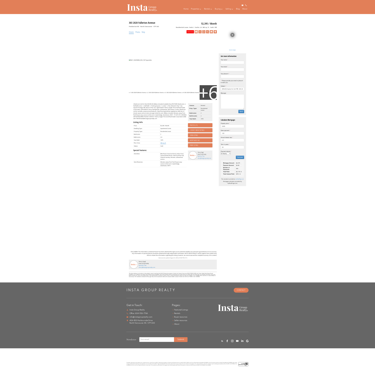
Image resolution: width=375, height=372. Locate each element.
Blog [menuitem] (238, 9)
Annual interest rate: (226, 137)
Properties (195, 9)
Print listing (194, 145)
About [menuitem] (244, 9)
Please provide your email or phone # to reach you (232, 81)
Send (241, 111)
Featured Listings (181, 310)
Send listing (194, 135)
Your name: (224, 60)
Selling (228, 9)
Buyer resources (180, 317)
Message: (223, 93)
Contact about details (197, 130)
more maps (232, 50)
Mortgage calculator (201, 140)
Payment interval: (226, 151)
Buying (218, 9)
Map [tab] (143, 32)
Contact (241, 290)
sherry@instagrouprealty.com (204, 158)
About (176, 324)
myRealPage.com (239, 179)
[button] (222, 341)
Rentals (207, 9)
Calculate (240, 157)
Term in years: (225, 144)
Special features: (140, 150)
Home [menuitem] (185, 9)
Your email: (224, 67)
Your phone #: (225, 74)
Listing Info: (138, 122)
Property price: (225, 123)
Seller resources (180, 320)
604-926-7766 (201, 156)
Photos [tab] (137, 32)
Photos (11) (194, 125)
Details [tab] (131, 32)
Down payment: (225, 130)
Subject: (223, 86)
